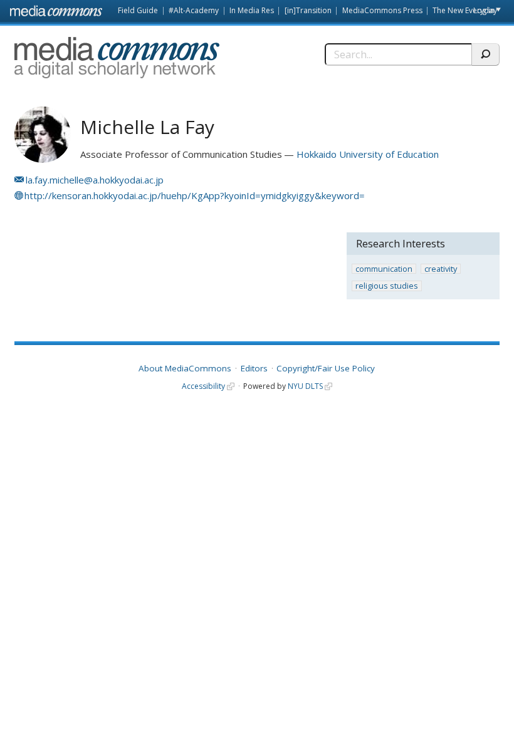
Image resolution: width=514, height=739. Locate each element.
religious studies (386, 286)
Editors (254, 368)
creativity (440, 269)
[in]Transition (308, 10)
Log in (484, 10)
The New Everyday (465, 10)
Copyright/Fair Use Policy (325, 368)
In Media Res (251, 10)
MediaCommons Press (382, 10)
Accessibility (203, 386)
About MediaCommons (185, 368)
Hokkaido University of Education (367, 154)
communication (383, 269)
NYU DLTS (305, 386)
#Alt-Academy (194, 10)
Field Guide (138, 10)
